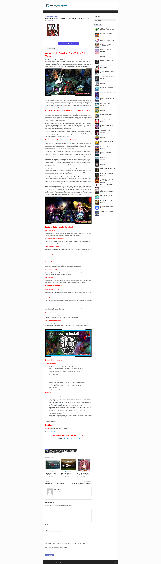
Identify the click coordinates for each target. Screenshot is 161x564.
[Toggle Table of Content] (57, 48)
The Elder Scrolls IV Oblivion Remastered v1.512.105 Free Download (106, 181)
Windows (65, 11)
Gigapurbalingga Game (49, 16)
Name (47, 524)
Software (73, 11)
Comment (48, 507)
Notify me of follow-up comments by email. (56, 547)
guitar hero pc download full (70, 450)
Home (47, 11)
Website (47, 536)
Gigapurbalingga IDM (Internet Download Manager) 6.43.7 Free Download (107, 29)
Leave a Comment (60, 20)
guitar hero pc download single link (69, 451)
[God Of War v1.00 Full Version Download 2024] (52, 466)
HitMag (114, 562)
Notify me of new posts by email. (53, 551)
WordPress (108, 562)
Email (47, 530)
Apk (92, 11)
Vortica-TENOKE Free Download (107, 92)
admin (54, 20)
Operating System (55, 11)
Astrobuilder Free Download (106, 211)
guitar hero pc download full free (53, 451)
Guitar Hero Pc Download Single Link (72, 438)
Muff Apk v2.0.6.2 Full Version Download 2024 (83, 474)
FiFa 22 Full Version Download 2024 (66, 474)
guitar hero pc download (71, 449)
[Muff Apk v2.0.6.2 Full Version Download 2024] (84, 466)
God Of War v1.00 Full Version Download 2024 (51, 474)
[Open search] (115, 11)
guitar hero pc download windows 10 (54, 452)
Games (98, 11)
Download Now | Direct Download (68, 43)
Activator (81, 11)
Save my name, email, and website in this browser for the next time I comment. (65, 543)
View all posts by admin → (59, 491)
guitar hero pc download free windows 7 (54, 450)
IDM (87, 11)
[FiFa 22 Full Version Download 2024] (68, 466)
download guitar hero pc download (57, 449)
